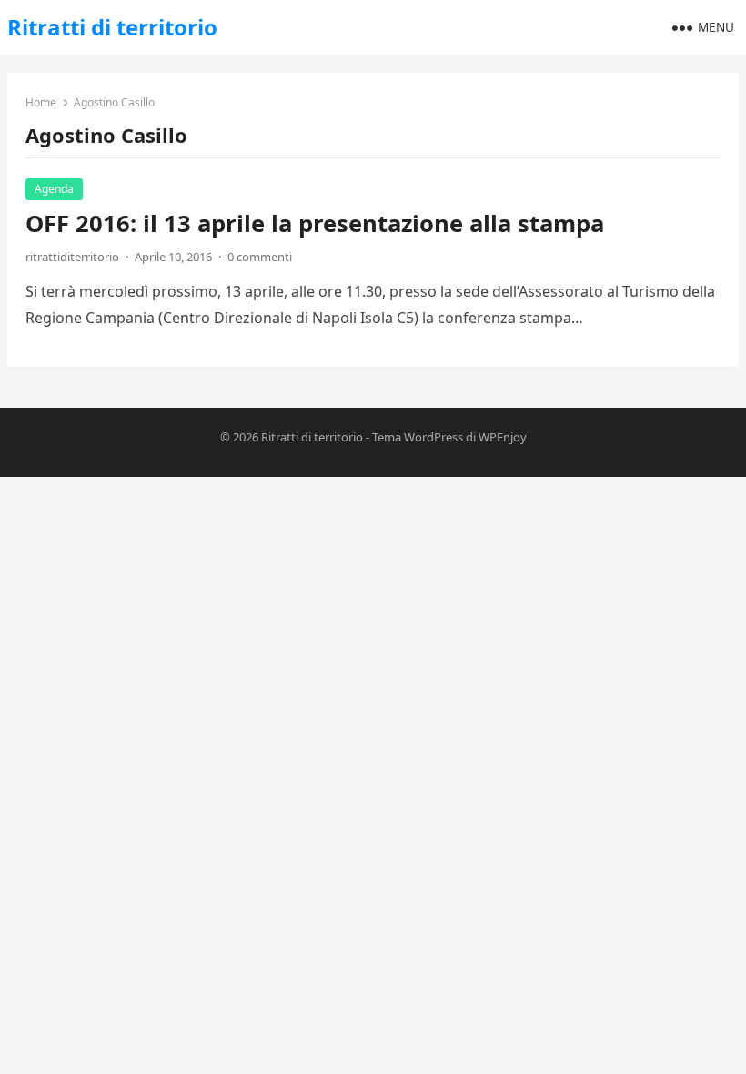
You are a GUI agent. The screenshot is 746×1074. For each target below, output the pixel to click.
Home (40, 102)
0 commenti (259, 256)
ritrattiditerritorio (72, 256)
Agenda (54, 189)
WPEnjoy (503, 437)
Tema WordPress (417, 437)
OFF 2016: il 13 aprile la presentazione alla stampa (314, 223)
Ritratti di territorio (112, 27)
